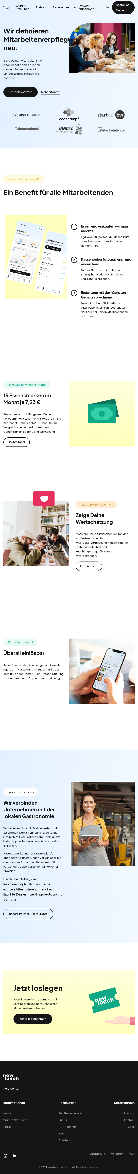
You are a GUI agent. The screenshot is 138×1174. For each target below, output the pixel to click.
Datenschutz (97, 1154)
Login (105, 7)
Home (7, 1113)
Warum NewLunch (22, 7)
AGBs (132, 1154)
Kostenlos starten (122, 7)
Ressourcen (61, 7)
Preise (40, 7)
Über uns (129, 1113)
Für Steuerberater (71, 1113)
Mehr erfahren (50, 92)
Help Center (11, 1088)
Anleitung (65, 1140)
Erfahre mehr (16, 442)
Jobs (131, 1127)
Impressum (116, 1154)
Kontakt (129, 1120)
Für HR (63, 1120)
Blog (61, 1133)
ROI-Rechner (67, 1127)
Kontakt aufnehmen (86, 7)
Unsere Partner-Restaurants (28, 914)
